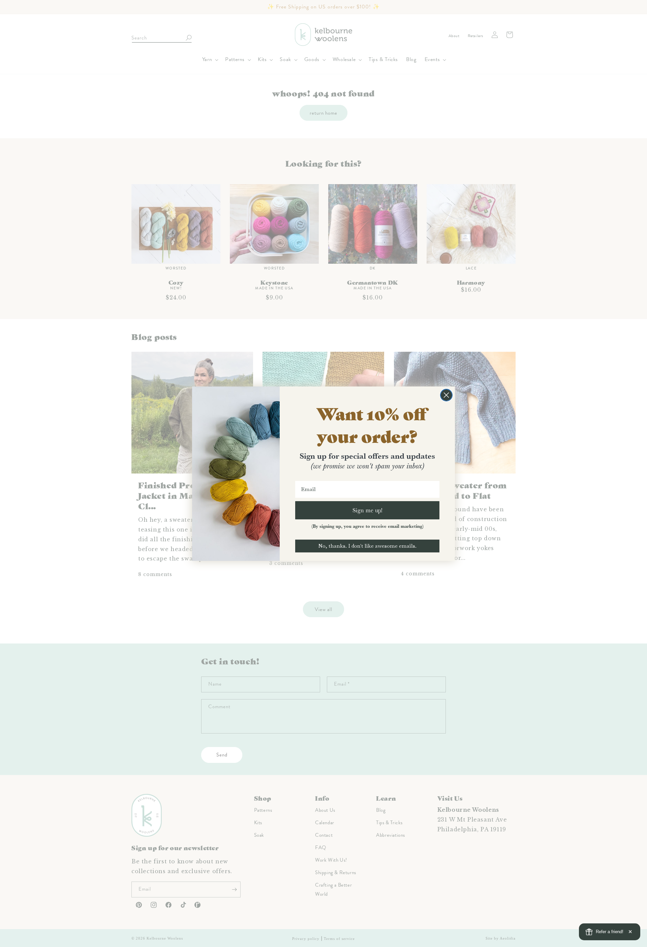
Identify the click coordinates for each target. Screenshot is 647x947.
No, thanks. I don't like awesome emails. (367, 545)
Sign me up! (367, 510)
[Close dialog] (446, 395)
